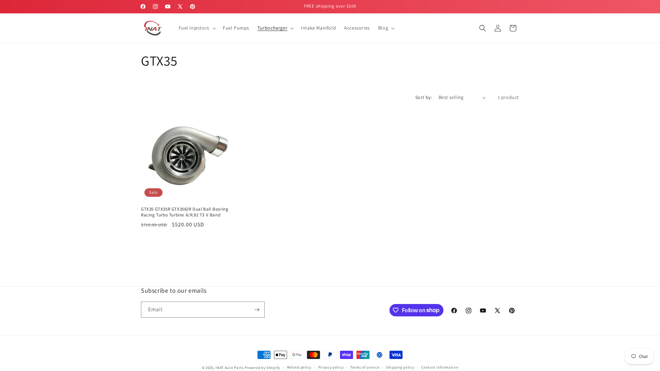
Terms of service (364, 367)
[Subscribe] (256, 310)
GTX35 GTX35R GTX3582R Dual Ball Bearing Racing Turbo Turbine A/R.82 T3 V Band (184, 212)
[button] (197, 28)
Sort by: (423, 97)
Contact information (439, 367)
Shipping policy (400, 367)
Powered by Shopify (262, 367)
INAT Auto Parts (230, 367)
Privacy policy (331, 367)
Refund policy (299, 367)
